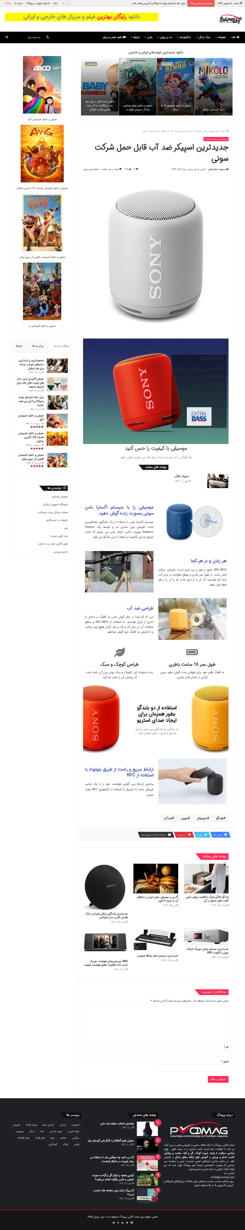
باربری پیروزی (61, 552)
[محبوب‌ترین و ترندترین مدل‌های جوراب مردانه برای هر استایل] (57, 365)
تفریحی (16, 1125)
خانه (55, 3)
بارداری (63, 1125)
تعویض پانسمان (59, 497)
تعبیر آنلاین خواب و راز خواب (53, 544)
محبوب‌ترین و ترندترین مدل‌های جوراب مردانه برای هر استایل (31, 364)
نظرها (19, 346)
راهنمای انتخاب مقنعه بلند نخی (117, 1123)
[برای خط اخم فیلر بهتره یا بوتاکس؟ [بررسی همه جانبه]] (57, 402)
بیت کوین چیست (59, 536)
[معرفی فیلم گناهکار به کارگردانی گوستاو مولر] (147, 1146)
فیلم (52, 1138)
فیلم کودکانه (23, 1138)
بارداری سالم (48, 1125)
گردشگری (53, 1144)
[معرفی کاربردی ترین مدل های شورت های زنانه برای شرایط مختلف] (57, 384)
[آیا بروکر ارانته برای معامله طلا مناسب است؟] (147, 1196)
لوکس (76, 1144)
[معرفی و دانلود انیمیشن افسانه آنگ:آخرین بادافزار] (42, 154)
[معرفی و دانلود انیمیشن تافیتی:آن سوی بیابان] (42, 223)
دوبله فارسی (73, 1131)
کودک (65, 1144)
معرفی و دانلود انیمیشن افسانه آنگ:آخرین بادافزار (42, 188)
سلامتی (63, 1138)
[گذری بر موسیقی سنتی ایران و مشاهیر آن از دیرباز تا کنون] (155, 879)
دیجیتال (202, 818)
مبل (66, 528)
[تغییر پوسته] (48, 37)
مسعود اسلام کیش (217, 169)
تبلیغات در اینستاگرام (57, 520)
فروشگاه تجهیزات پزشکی (55, 505)
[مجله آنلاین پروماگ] (230, 19)
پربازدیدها (38, 346)
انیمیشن (205, 64)
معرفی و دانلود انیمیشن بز (42, 326)
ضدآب (168, 818)
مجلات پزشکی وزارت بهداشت (53, 512)
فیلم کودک (40, 1138)
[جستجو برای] (7, 37)
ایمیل (225, 1061)
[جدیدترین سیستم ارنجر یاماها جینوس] (155, 940)
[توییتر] (127, 1222)
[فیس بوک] (131, 1222)
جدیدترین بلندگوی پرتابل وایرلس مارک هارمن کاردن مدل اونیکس (106, 915)
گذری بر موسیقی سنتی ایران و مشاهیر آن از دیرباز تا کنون (157, 899)
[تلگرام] (113, 1222)
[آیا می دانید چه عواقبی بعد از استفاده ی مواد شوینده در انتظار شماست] (147, 1163)
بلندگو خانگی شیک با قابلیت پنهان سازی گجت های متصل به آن (207, 899)
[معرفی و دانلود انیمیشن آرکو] (42, 85)
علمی (149, 37)
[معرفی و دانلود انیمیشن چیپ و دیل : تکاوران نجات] (214, 86)
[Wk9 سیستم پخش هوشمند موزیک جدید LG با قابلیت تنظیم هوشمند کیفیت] (105, 943)
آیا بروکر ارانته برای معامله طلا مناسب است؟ (113, 1192)
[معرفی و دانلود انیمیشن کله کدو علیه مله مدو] (138, 86)
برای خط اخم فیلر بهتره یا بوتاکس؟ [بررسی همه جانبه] (31, 401)
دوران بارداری (55, 1131)
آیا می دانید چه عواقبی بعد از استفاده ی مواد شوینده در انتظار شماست (112, 1159)
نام (226, 1047)
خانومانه (222, 37)
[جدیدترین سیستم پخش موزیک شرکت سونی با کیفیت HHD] (206, 936)
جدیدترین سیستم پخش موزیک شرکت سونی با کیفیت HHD (207, 951)
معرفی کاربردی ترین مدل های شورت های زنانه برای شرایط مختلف (30, 383)
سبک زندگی (204, 37)
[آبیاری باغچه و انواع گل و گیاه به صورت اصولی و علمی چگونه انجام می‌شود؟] (147, 1179)
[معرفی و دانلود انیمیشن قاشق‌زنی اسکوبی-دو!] (176, 86)
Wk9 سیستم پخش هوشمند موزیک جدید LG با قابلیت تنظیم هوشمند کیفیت (106, 963)
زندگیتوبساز (185, 37)
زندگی (32, 1131)
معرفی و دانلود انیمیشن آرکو (171, 3)
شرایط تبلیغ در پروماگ (37, 3)
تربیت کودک (31, 1125)
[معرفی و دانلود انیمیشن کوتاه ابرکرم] (100, 86)
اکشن (127, 64)
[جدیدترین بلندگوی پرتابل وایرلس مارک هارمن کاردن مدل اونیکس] (105, 887)
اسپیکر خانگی (182, 476)
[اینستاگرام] (118, 1222)
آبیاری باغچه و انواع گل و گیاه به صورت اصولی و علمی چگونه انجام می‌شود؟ (113, 1177)
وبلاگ (8, 3)
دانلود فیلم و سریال (113, 37)
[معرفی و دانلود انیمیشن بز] (42, 292)
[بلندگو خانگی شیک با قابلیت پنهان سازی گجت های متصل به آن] (206, 879)
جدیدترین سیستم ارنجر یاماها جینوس (157, 956)
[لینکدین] (122, 1222)
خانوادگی (167, 64)
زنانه (42, 1131)
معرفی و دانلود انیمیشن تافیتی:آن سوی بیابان (42, 257)
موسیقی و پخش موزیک (206, 131)
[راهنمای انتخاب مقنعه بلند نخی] (147, 1129)
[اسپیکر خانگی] (217, 481)
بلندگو (219, 818)
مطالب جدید (61, 346)
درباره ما (18, 3)
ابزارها (136, 37)
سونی (184, 818)
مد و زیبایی (166, 37)
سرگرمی (75, 1138)
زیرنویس (20, 1131)
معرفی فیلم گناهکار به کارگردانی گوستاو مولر (110, 1141)
